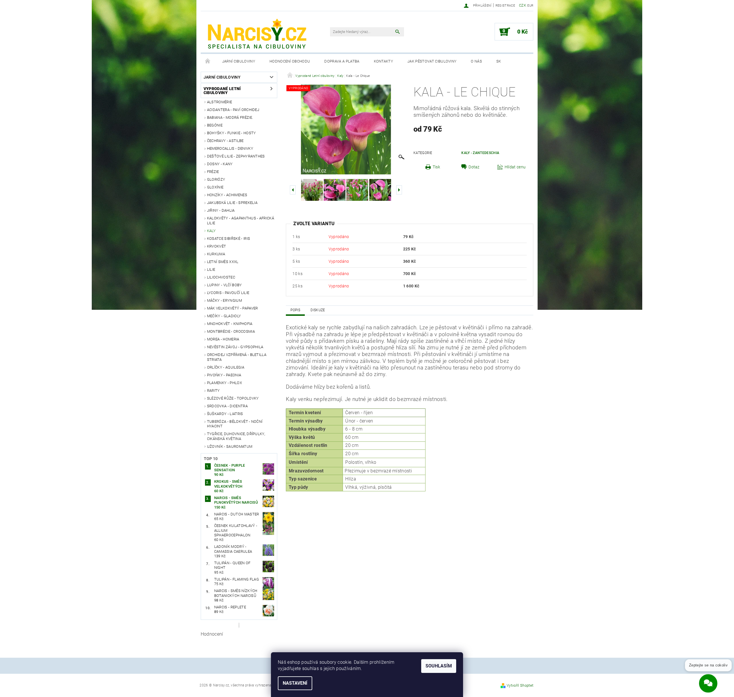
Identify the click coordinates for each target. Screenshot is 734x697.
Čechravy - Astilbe (225, 141)
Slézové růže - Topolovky (233, 398)
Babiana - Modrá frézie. (230, 117)
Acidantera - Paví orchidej (233, 110)
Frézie (213, 172)
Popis (295, 310)
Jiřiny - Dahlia (221, 210)
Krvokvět (216, 246)
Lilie (211, 269)
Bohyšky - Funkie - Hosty (231, 133)
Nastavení (295, 683)
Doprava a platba (341, 61)
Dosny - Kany (220, 164)
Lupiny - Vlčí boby (224, 285)
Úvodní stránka (208, 61)
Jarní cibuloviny (238, 61)
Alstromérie (219, 102)
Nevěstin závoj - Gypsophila (235, 347)
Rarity (213, 390)
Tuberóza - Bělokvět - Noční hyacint (235, 423)
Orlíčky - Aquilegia (225, 367)
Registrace (505, 5)
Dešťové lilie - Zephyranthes (236, 156)
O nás (476, 61)
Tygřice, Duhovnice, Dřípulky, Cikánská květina (236, 436)
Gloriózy (216, 179)
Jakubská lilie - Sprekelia (232, 202)
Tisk (436, 167)
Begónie (214, 125)
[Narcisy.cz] (257, 35)
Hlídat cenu (515, 167)
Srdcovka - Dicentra (227, 406)
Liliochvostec (221, 277)
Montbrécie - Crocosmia (231, 331)
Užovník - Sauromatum (229, 446)
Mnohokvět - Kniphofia (230, 324)
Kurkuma (216, 254)
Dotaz (474, 167)
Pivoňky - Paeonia (224, 375)
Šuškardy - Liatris (225, 414)
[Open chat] (708, 680)
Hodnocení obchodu (290, 61)
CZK (522, 5)
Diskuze (318, 310)
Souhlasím (438, 666)
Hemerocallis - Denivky (230, 148)
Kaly (211, 231)
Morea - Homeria (223, 339)
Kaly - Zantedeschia (480, 153)
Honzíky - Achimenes (227, 195)
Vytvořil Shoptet (520, 685)
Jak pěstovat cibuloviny (431, 61)
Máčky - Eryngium (224, 300)
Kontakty (383, 61)
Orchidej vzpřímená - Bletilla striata (236, 357)
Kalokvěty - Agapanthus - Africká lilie (240, 220)
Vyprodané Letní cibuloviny (222, 90)
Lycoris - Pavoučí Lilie (228, 293)
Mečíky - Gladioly (224, 316)
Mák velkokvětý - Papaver (232, 308)
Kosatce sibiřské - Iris (228, 238)
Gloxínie (215, 187)
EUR (530, 5)
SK (498, 61)
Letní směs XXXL (223, 262)
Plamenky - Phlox (224, 383)
